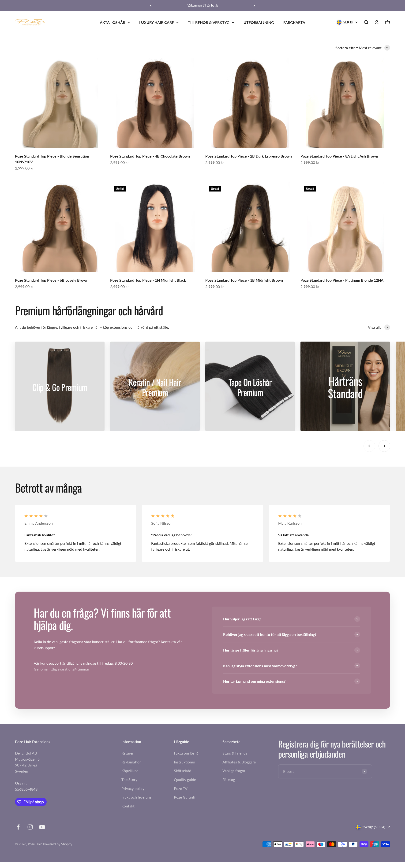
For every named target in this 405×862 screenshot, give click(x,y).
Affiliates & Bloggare (239, 762)
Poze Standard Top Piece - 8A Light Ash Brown (339, 156)
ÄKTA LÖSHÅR (112, 22)
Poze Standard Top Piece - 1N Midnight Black (148, 280)
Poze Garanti (184, 797)
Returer (127, 753)
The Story (129, 779)
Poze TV (181, 788)
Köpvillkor (129, 770)
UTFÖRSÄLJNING (259, 22)
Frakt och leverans (136, 797)
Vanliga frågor (233, 770)
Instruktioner (184, 762)
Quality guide (185, 779)
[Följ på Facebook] (18, 827)
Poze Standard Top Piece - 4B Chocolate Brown (150, 156)
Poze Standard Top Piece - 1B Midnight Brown (244, 280)
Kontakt (128, 806)
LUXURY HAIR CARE (156, 22)
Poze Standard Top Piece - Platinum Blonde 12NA (341, 280)
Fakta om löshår (187, 753)
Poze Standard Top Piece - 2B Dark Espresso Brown (248, 156)
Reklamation (131, 762)
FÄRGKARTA (294, 22)
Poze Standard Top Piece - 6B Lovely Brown (51, 280)
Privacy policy (132, 788)
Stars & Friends (234, 753)
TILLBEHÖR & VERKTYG (208, 22)
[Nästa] (254, 5)
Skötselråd (182, 770)
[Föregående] (150, 5)
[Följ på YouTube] (42, 827)
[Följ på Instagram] (30, 827)
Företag (228, 779)
